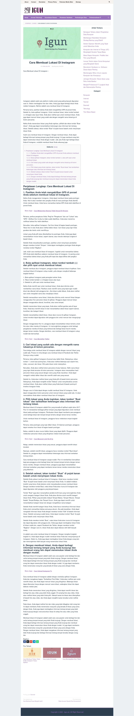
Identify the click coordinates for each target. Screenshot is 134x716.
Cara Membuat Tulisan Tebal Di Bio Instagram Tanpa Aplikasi (31, 660)
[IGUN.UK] (33, 10)
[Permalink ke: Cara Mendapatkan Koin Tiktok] (72, 653)
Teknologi (86, 108)
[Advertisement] (52, 86)
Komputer (86, 95)
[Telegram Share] (34, 641)
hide (55, 147)
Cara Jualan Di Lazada (49, 659)
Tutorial (85, 102)
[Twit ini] (27, 641)
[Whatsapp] (37, 641)
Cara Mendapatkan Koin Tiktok (72, 659)
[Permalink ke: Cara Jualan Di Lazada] (52, 653)
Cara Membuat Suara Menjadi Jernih (32, 700)
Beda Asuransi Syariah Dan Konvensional (70, 700)
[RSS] (109, 2)
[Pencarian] (108, 17)
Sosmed (33, 694)
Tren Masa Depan (89, 112)
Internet (86, 98)
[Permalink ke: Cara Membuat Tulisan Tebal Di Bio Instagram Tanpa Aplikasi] (32, 653)
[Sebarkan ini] (24, 641)
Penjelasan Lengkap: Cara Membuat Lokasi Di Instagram (43, 151)
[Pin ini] (31, 641)
